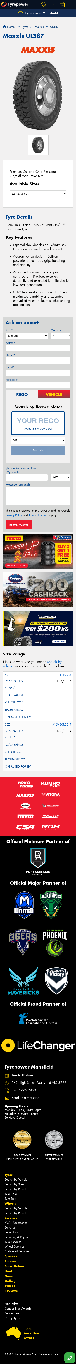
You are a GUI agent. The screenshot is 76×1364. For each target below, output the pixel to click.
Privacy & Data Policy (26, 1354)
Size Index (11, 1304)
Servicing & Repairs (17, 1237)
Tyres (9, 1175)
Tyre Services (13, 1242)
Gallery (10, 1281)
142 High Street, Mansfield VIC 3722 (39, 1083)
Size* (9, 330)
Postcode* (12, 380)
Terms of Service (39, 515)
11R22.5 (65, 675)
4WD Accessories (16, 1223)
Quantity (56, 330)
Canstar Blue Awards (18, 1309)
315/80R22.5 (61, 724)
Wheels (10, 1203)
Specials (11, 1256)
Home (10, 27)
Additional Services (17, 1251)
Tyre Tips (10, 1199)
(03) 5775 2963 (24, 1090)
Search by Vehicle (16, 1180)
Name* (10, 343)
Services (11, 1218)
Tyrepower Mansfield (41, 13)
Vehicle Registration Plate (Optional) (21, 470)
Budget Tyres (12, 1313)
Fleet (8, 1271)
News (9, 1276)
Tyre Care (11, 1194)
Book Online (14, 1266)
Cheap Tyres (12, 1318)
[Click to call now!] (43, 4)
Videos (10, 1286)
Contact (10, 1261)
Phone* (10, 355)
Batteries (10, 1227)
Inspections (11, 1232)
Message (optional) (18, 485)
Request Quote (18, 524)
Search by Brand (15, 1189)
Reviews (11, 1291)
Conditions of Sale (48, 1354)
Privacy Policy (14, 515)
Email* (10, 367)
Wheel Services (14, 1247)
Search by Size (14, 1184)
